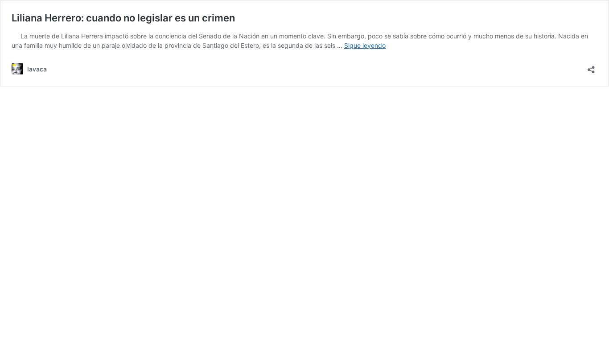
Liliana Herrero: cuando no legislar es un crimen (123, 18)
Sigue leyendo (365, 45)
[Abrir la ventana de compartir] (591, 67)
